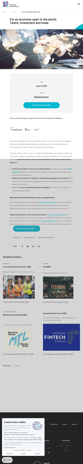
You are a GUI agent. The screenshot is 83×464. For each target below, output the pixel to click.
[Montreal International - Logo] (11, 4)
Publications (54, 424)
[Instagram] (45, 452)
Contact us (66, 450)
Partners (64, 424)
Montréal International (46, 237)
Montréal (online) (41, 97)
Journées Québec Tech (46, 202)
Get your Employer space (56, 215)
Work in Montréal (29, 237)
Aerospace (6, 263)
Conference (17, 237)
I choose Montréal (48, 221)
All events (7, 365)
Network (74, 424)
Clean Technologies (9, 311)
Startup (45, 263)
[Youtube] (49, 452)
